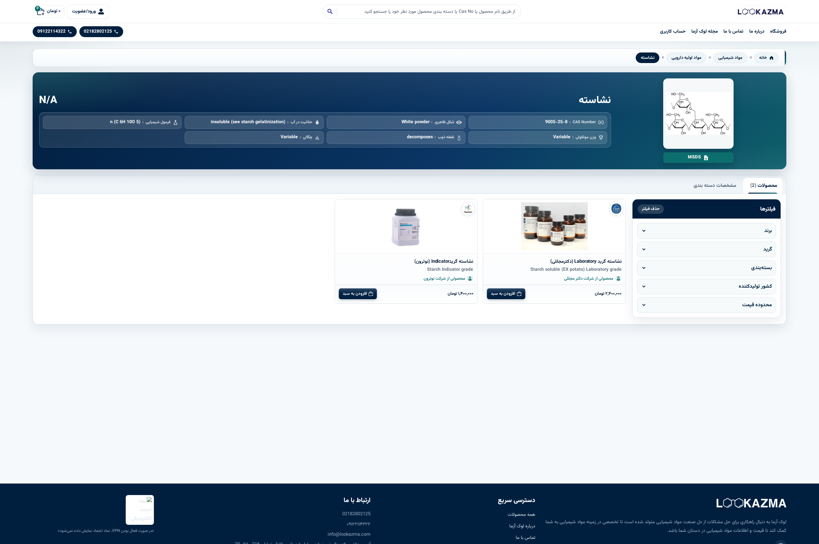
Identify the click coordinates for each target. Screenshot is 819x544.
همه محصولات (521, 514)
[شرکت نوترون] (468, 209)
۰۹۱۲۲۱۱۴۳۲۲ (358, 524)
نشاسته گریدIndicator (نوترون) (443, 261)
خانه (763, 58)
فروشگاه (778, 31)
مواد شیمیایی (730, 58)
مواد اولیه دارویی (686, 58)
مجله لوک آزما (704, 31)
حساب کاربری (673, 31)
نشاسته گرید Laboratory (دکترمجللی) (586, 261)
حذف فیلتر (651, 209)
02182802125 (356, 514)
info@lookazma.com (349, 534)
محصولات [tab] (763, 185)
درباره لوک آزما (522, 526)
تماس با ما (733, 31)
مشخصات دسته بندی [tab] (715, 185)
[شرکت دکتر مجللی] (616, 209)
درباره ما (756, 31)
